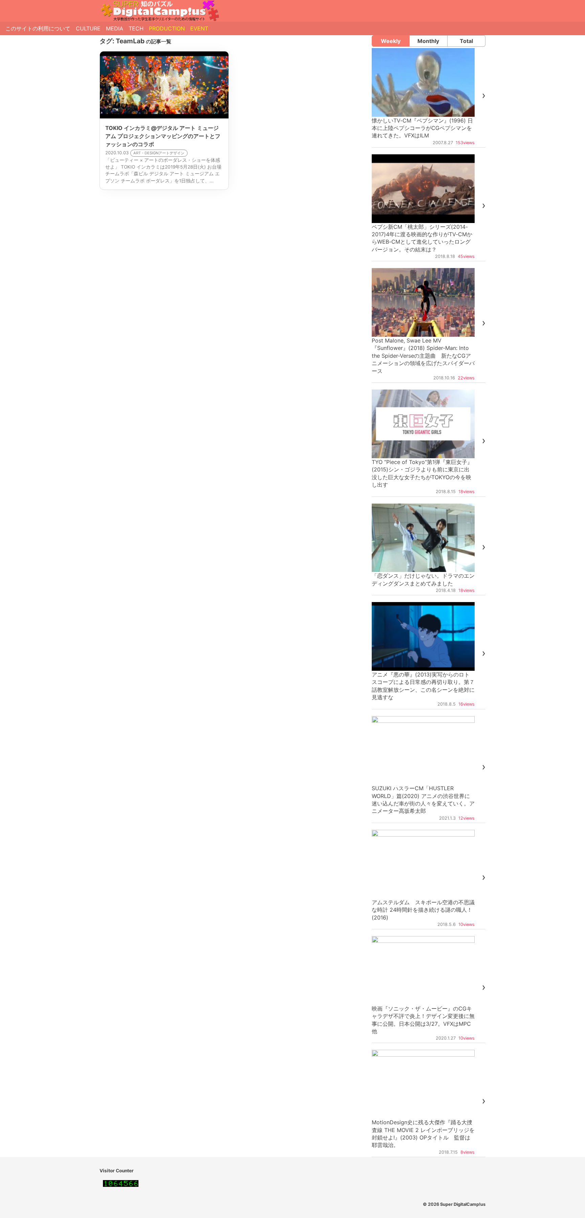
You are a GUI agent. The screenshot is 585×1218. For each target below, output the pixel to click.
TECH (136, 28)
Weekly (390, 41)
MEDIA (114, 28)
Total (466, 41)
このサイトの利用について (37, 28)
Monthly (428, 41)
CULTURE (88, 28)
